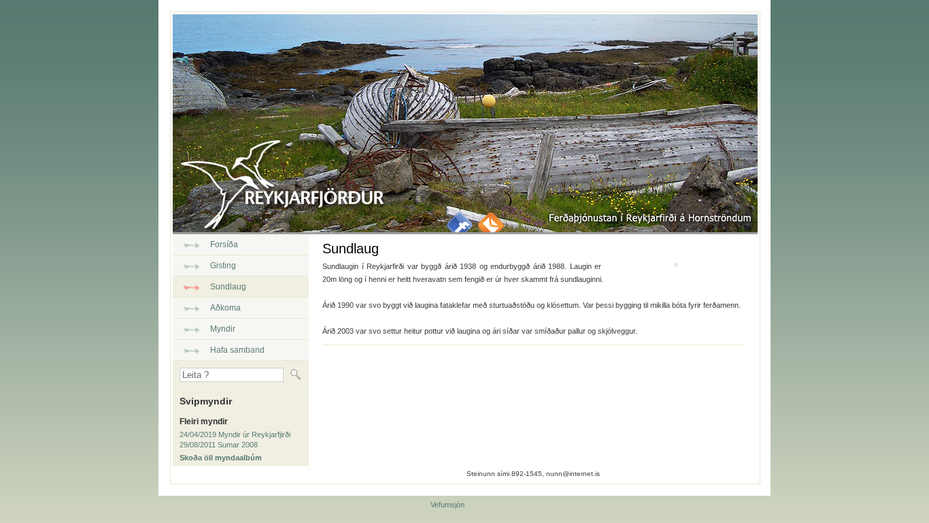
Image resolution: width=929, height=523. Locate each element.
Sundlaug (228, 286)
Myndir (222, 329)
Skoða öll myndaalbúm (221, 458)
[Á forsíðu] (278, 226)
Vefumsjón (447, 505)
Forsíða (224, 244)
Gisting (223, 265)
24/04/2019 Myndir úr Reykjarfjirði (235, 434)
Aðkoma (225, 308)
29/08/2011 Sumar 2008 (219, 445)
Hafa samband (237, 350)
